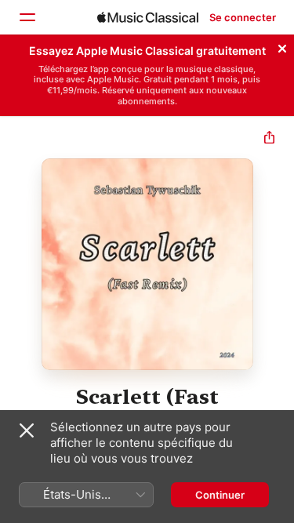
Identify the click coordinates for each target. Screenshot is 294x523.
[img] (147, 17)
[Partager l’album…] (269, 139)
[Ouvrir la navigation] (26, 17)
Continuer (220, 494)
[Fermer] (282, 46)
